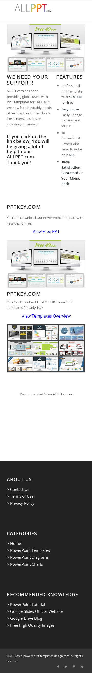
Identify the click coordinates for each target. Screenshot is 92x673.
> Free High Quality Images (30, 625)
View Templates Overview (46, 316)
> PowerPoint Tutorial (26, 604)
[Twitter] (66, 666)
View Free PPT (46, 231)
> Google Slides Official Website (35, 611)
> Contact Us (18, 489)
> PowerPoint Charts (25, 564)
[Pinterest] (73, 666)
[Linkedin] (81, 666)
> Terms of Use (20, 496)
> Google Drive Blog (24, 618)
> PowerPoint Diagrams (28, 557)
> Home (14, 543)
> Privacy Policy (20, 503)
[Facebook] (58, 666)
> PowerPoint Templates (28, 550)
